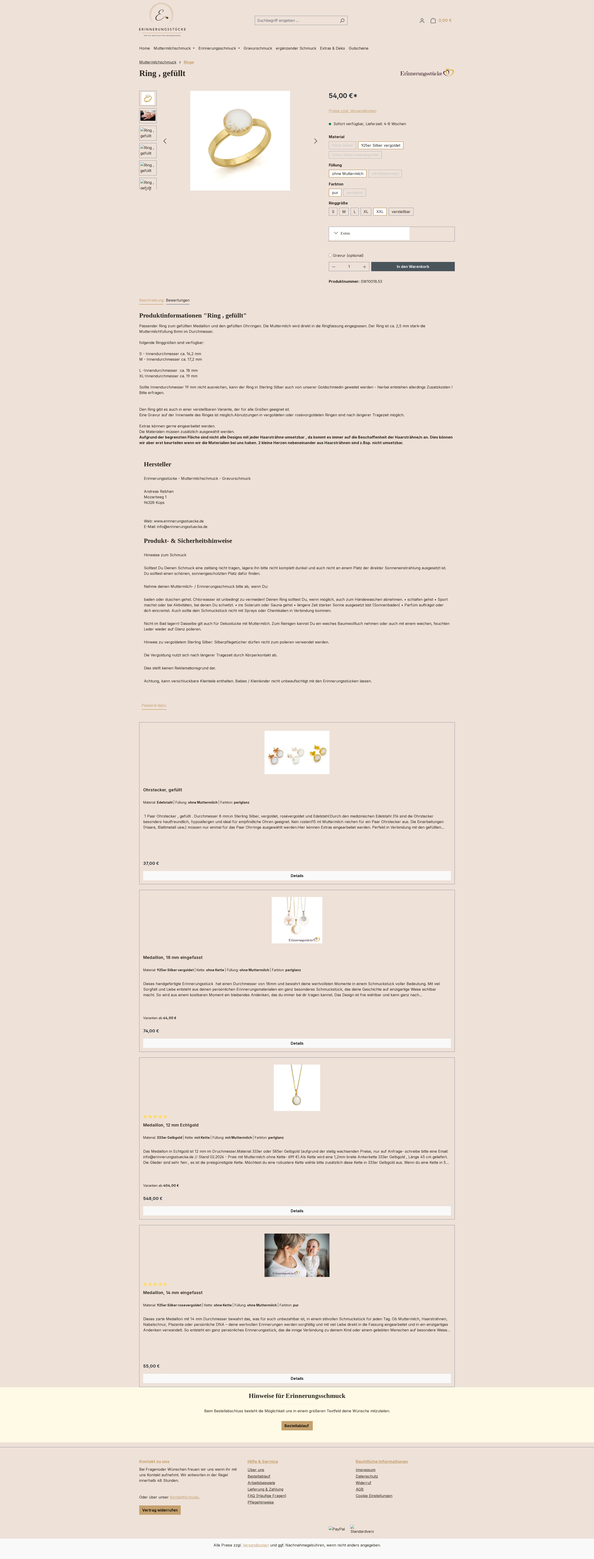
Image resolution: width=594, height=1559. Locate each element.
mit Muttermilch (386, 174)
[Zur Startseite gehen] (162, 19)
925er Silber (344, 146)
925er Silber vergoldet (380, 145)
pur (335, 192)
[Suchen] (342, 20)
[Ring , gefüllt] (240, 141)
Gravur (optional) (348, 255)
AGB (360, 1489)
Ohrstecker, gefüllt (162, 789)
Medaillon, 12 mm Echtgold (171, 1125)
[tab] (151, 300)
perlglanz (356, 193)
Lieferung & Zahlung (265, 1489)
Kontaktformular (184, 1497)
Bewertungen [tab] (178, 300)
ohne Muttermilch (347, 173)
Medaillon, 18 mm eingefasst (173, 957)
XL (366, 211)
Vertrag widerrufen (160, 1510)
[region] (229, 141)
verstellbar (401, 211)
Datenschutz (367, 1476)
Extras (345, 233)
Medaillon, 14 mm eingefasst (173, 1292)
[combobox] (296, 20)
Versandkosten (256, 1545)
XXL (380, 211)
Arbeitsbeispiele (261, 1482)
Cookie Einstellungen (374, 1495)
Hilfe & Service (263, 1461)
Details (297, 875)
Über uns (256, 1469)
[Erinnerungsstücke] (427, 73)
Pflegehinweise (261, 1502)
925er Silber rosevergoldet (357, 156)
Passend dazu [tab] (154, 705)
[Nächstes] (315, 140)
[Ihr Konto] (422, 20)
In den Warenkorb (413, 266)
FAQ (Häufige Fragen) (267, 1495)
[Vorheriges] (164, 140)
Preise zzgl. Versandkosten (352, 110)
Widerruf (363, 1482)
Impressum (365, 1469)
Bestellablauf (297, 1425)
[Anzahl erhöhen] (365, 266)
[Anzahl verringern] (334, 266)
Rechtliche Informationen (382, 1461)
